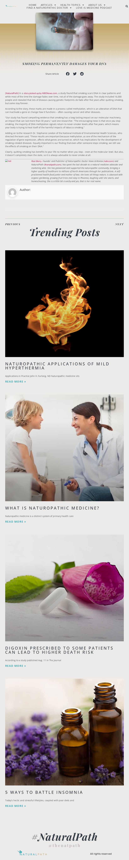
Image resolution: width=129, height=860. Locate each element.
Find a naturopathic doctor (47, 7)
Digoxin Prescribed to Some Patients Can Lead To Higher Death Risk (59, 650)
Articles (46, 4)
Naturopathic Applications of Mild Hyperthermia (57, 366)
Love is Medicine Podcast (94, 7)
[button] (127, 6)
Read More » (15, 381)
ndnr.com (108, 161)
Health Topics (70, 4)
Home (33, 4)
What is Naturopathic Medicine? (52, 508)
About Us (95, 4)
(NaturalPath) (12, 93)
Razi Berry (36, 161)
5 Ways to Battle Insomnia (44, 792)
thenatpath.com (53, 164)
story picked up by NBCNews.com (40, 93)
